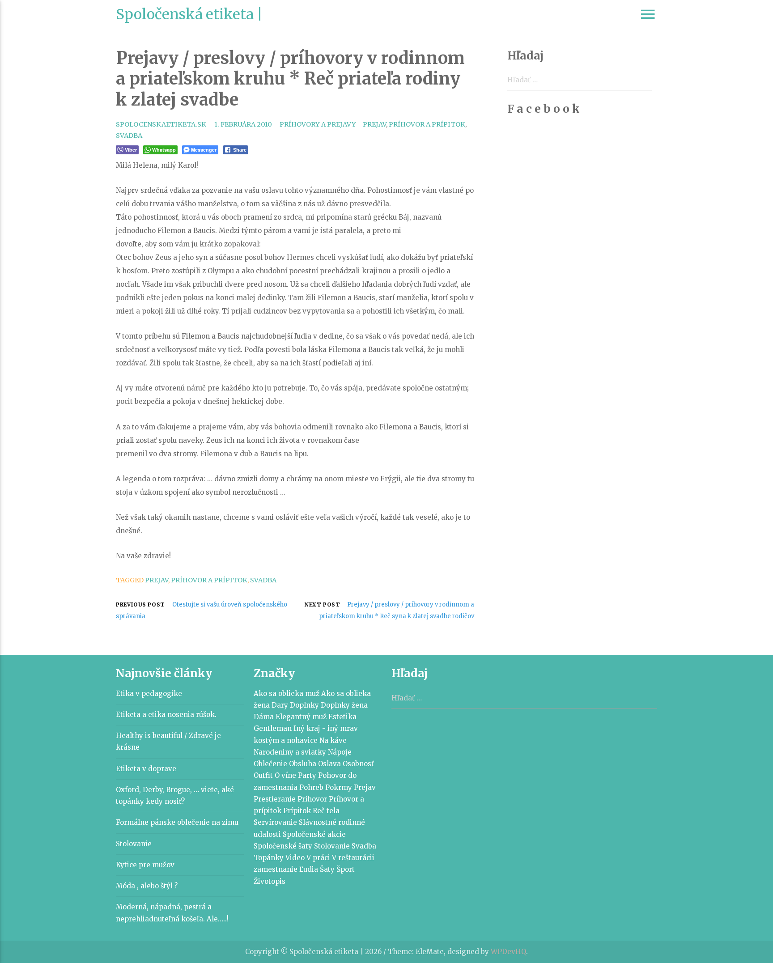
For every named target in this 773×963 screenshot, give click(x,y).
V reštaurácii (353, 857)
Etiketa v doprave (146, 768)
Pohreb (311, 787)
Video (295, 857)
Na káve (333, 740)
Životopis (269, 881)
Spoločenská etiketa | (189, 14)
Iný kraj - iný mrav (325, 728)
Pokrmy (338, 787)
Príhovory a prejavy (318, 124)
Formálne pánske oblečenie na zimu (177, 822)
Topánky (269, 857)
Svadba (129, 136)
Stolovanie (134, 844)
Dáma (264, 717)
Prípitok (297, 810)
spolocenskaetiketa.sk (161, 124)
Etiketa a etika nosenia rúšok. (166, 714)
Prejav (374, 124)
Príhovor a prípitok (427, 124)
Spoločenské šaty (283, 846)
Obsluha (302, 763)
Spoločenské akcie (314, 834)
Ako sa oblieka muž (286, 693)
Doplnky (304, 705)
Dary (280, 705)
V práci (318, 857)
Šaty (327, 869)
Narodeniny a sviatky (290, 752)
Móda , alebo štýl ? (147, 886)
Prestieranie (275, 799)
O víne (285, 775)
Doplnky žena (344, 705)
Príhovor (312, 799)
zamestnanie (275, 869)
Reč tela (326, 810)
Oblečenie (270, 763)
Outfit (263, 775)
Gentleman (273, 728)
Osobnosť (358, 763)
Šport (345, 869)
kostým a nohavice (286, 740)
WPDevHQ (508, 951)
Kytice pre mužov (145, 865)
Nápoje (340, 752)
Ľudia (308, 869)
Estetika (342, 717)
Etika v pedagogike (149, 693)
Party (307, 775)
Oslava (329, 763)
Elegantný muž (301, 717)
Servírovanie (275, 822)
